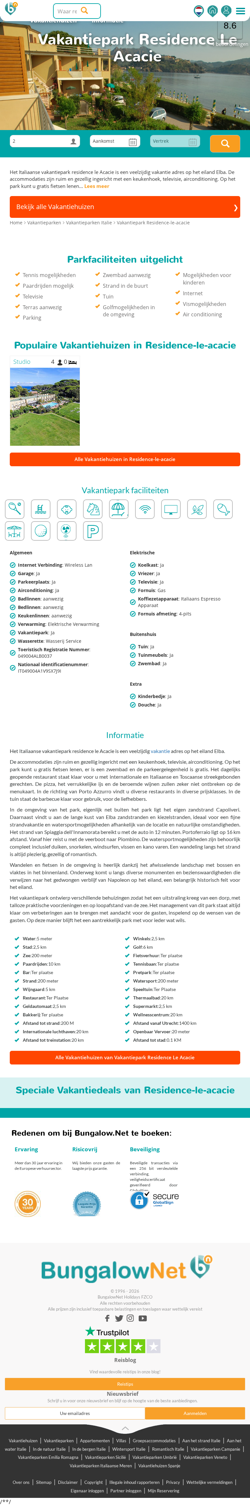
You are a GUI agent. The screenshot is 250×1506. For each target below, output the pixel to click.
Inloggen (226, 11)
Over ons (21, 1482)
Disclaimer (68, 1482)
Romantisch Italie (168, 1449)
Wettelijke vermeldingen (209, 1482)
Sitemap (43, 1482)
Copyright (93, 1482)
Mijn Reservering (163, 1490)
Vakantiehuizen (23, 1440)
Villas (121, 1440)
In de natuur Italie (49, 1449)
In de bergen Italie (89, 1449)
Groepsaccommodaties (154, 1440)
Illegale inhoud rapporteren (134, 1482)
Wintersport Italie (129, 1449)
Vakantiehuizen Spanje (159, 1465)
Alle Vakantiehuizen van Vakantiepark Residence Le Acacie (125, 1057)
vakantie (160, 751)
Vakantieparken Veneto (205, 1457)
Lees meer (96, 186)
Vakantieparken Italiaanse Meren (101, 1465)
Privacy (173, 1482)
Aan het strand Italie (201, 1440)
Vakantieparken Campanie (215, 1449)
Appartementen (95, 1440)
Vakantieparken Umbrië (154, 1457)
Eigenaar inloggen (87, 1490)
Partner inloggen (125, 1490)
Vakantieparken (59, 1440)
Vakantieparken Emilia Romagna (48, 1457)
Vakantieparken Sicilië (105, 1457)
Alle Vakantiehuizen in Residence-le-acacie (125, 459)
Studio (22, 361)
